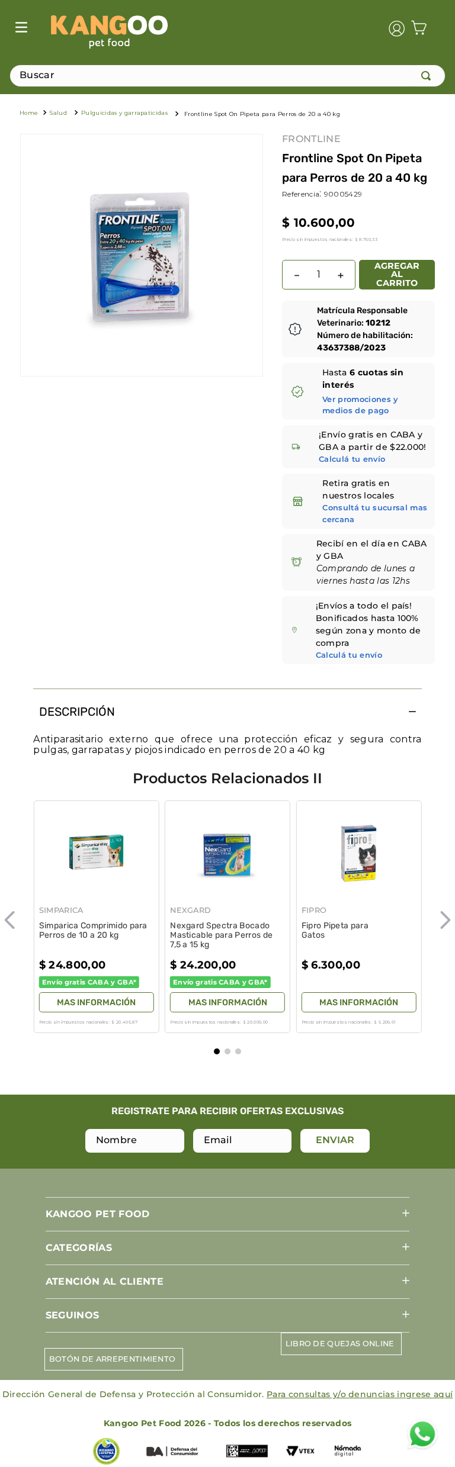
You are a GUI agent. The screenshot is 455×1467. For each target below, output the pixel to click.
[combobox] (227, 76)
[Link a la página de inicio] (28, 114)
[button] (369, 405)
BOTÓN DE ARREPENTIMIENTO (112, 1359)
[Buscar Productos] (428, 75)
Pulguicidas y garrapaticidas (124, 113)
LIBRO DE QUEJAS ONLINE (340, 1343)
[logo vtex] (300, 1452)
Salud (58, 113)
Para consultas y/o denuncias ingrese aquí (360, 1394)
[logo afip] (247, 1452)
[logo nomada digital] (348, 1452)
